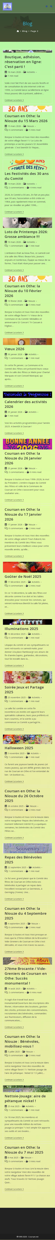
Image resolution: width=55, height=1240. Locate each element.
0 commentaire (16, 129)
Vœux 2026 (14, 348)
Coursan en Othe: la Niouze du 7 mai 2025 (24, 1150)
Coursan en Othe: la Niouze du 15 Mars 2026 (26, 118)
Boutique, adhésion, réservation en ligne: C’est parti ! (23, 61)
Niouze (30, 126)
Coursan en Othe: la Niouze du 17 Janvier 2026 (23, 514)
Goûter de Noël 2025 (23, 576)
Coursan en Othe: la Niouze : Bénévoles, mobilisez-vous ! (22, 1041)
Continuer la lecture (14, 100)
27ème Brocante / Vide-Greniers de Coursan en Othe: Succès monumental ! (26, 975)
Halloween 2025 (19, 747)
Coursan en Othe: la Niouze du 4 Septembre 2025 (26, 913)
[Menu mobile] (47, 6)
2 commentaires (16, 187)
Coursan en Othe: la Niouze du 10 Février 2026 (23, 291)
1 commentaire (16, 245)
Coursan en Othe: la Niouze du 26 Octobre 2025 (24, 796)
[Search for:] (50, 6)
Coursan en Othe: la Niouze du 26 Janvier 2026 (23, 458)
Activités (31, 72)
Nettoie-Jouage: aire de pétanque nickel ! (25, 1098)
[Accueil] (18, 31)
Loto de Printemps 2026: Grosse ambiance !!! (26, 234)
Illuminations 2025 (21, 628)
